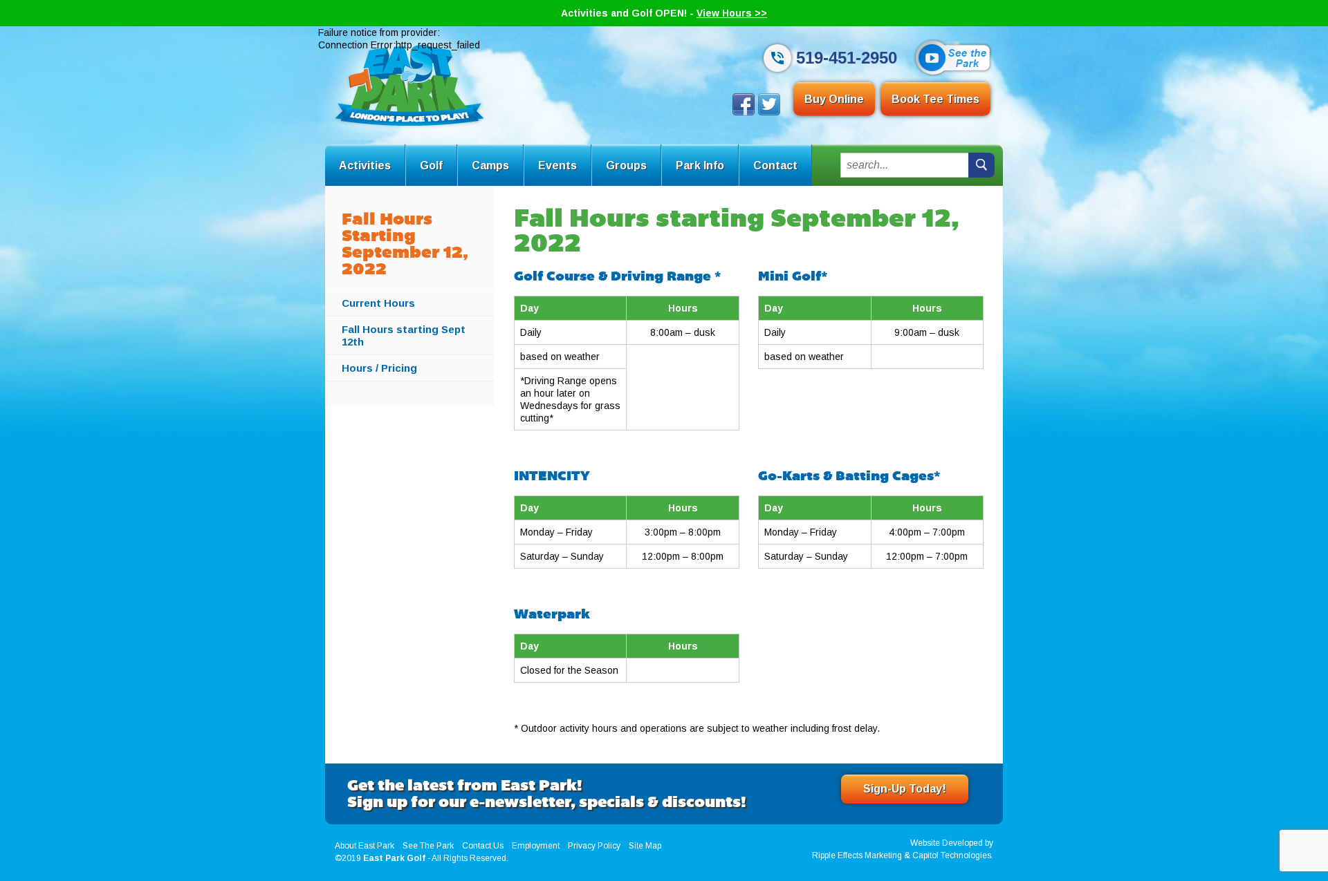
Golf (431, 165)
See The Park (428, 846)
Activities (365, 165)
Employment (536, 846)
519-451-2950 (846, 57)
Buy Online (834, 99)
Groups (626, 165)
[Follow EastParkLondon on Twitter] (769, 111)
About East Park (364, 846)
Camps (490, 165)
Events (557, 165)
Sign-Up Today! (904, 789)
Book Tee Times (935, 99)
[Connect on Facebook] (743, 111)
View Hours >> (732, 13)
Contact (775, 165)
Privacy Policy (594, 846)
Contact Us (483, 846)
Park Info (700, 165)
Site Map (645, 846)
